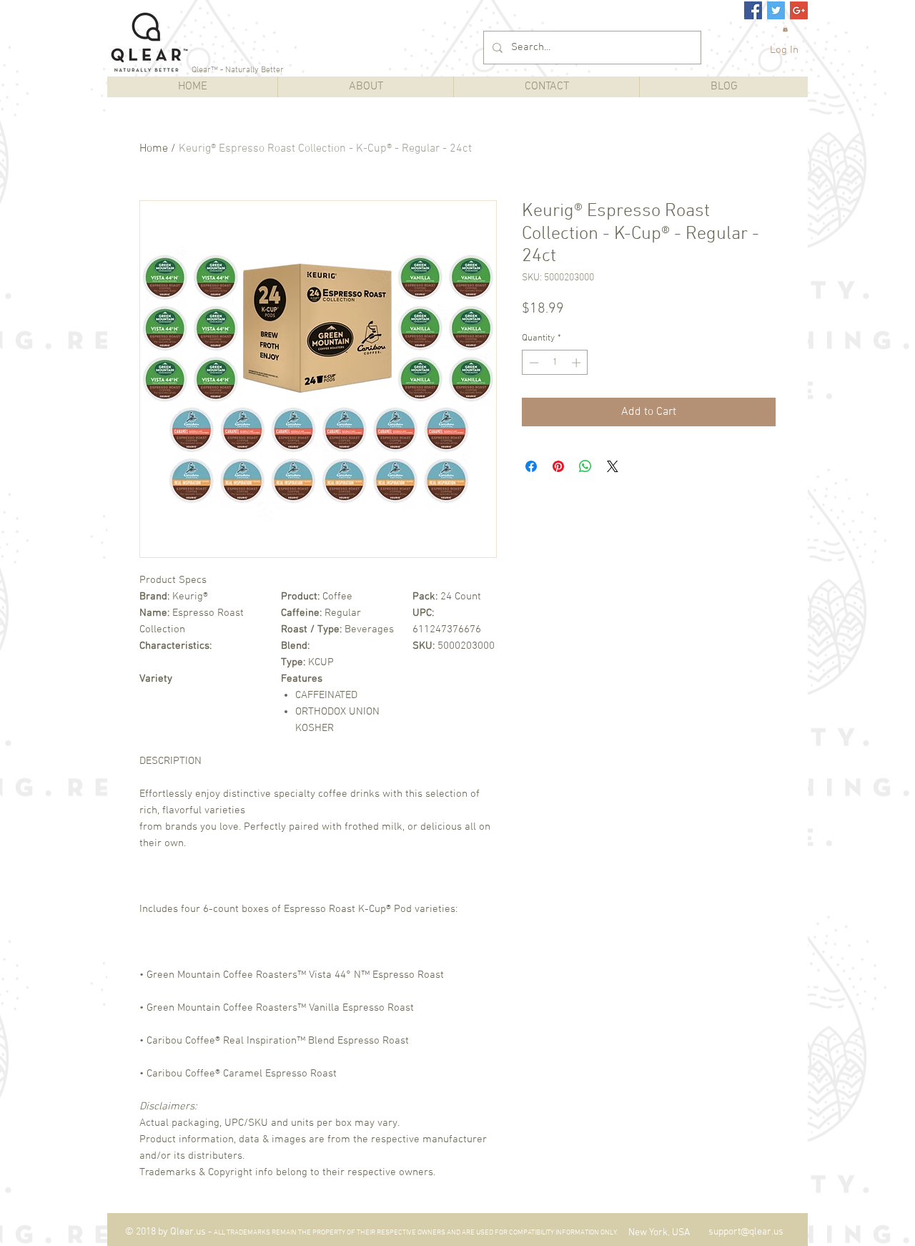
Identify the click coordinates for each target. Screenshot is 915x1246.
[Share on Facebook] (531, 466)
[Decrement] (532, 362)
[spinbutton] (555, 362)
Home (153, 149)
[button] (785, 28)
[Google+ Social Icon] (799, 10)
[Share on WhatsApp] (585, 466)
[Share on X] (612, 466)
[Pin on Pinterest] (558, 466)
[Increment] (577, 362)
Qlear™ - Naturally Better (238, 70)
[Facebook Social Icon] (753, 10)
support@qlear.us (745, 1232)
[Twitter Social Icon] (776, 10)
